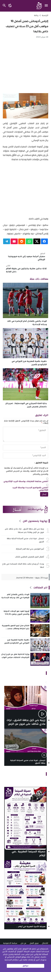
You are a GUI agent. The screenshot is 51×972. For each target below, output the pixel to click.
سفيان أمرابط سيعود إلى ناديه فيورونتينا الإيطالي (26, 256)
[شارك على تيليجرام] (6, 241)
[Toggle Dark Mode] (10, 5)
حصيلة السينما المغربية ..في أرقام (28, 853)
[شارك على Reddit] (22, 241)
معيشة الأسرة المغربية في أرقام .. (31, 926)
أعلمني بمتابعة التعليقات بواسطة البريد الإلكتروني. (25, 481)
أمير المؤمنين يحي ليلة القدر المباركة (30, 549)
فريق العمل (34, 943)
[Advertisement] (25, 65)
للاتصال (45, 943)
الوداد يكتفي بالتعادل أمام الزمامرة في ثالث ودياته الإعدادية (27, 322)
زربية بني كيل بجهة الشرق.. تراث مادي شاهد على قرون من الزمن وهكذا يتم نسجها (24, 530)
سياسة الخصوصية (10, 943)
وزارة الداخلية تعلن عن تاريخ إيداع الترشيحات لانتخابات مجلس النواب (15, 656)
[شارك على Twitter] (37, 241)
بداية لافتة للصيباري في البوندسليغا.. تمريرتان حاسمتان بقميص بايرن (26, 405)
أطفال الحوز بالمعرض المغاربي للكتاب (29, 557)
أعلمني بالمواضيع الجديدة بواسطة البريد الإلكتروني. (30, 488)
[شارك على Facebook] (44, 241)
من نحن (23, 943)
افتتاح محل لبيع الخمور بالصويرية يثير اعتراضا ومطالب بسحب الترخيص (15, 628)
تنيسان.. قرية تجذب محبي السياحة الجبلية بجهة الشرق (25, 540)
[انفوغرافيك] (46, 783)
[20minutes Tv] (46, 682)
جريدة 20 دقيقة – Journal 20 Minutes (32, 577)
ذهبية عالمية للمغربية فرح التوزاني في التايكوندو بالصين (29, 362)
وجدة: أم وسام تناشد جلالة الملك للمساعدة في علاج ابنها (23, 565)
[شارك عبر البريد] (14, 241)
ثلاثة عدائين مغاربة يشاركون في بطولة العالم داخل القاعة (26, 268)
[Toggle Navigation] (47, 5)
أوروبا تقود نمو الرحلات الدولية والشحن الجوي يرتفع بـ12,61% (16, 613)
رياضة (36, 15)
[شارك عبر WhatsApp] (29, 241)
